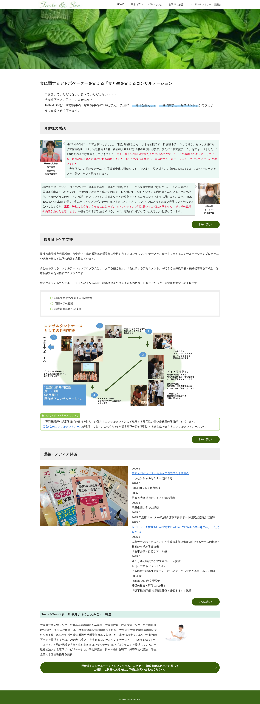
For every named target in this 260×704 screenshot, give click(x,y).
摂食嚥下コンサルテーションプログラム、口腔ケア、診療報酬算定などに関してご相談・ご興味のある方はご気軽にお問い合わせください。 (130, 667)
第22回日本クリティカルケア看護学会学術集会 (160, 473)
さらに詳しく (205, 224)
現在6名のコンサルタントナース (62, 426)
